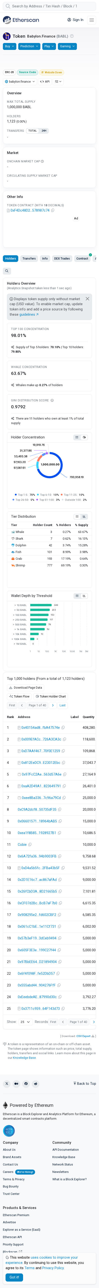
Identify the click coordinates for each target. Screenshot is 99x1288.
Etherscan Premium (16, 1215)
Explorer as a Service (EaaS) (21, 1229)
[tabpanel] (49, 137)
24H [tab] (44, 130)
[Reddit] (35, 1084)
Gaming (65, 46)
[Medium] (16, 1084)
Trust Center (11, 1194)
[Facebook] (26, 1084)
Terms (7, 1179)
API (47, 81)
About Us (9, 1149)
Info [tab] (45, 258)
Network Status (62, 1164)
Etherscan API (12, 1237)
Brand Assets (12, 1157)
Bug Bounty (11, 1186)
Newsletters (60, 1172)
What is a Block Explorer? (69, 1179)
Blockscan (10, 1252)
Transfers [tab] (29, 258)
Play (47, 46)
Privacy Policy (53, 1268)
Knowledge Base (24, 1057)
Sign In (77, 20)
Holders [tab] (10, 258)
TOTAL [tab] (32, 130)
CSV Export (83, 1036)
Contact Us (10, 1164)
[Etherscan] (21, 20)
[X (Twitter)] (7, 1084)
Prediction (27, 46)
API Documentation (65, 1149)
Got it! (14, 1277)
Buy (7, 46)
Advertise (9, 1222)
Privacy (20, 1179)
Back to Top (86, 1084)
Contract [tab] (82, 258)
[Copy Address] (52, 210)
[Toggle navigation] (91, 20)
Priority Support (13, 1244)
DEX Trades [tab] (62, 258)
